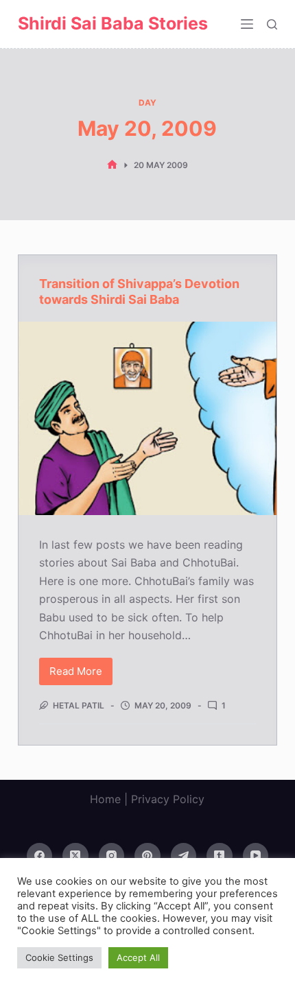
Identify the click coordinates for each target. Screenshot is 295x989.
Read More (81, 675)
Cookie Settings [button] (59, 957)
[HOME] (112, 165)
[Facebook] (40, 856)
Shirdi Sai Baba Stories (113, 23)
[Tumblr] (219, 856)
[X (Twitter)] (75, 856)
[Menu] (247, 24)
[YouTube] (256, 856)
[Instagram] (112, 856)
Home (105, 799)
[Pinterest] (147, 856)
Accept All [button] (138, 957)
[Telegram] (184, 856)
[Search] (272, 24)
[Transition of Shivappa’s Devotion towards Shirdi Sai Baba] (147, 418)
